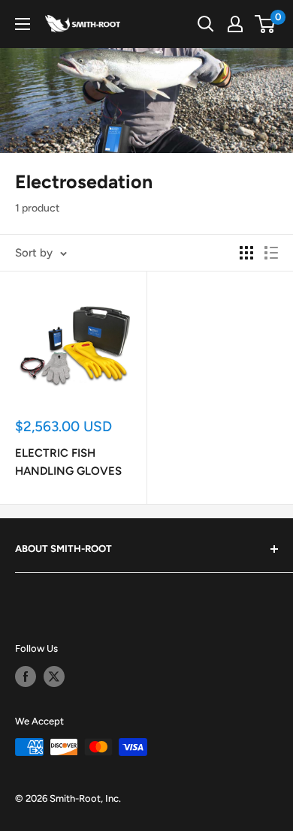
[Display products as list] (271, 253)
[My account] (235, 24)
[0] (265, 24)
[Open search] (206, 24)
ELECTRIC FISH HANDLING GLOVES (68, 461)
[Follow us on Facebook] (25, 676)
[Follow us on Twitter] (54, 676)
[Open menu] (22, 24)
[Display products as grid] (246, 253)
